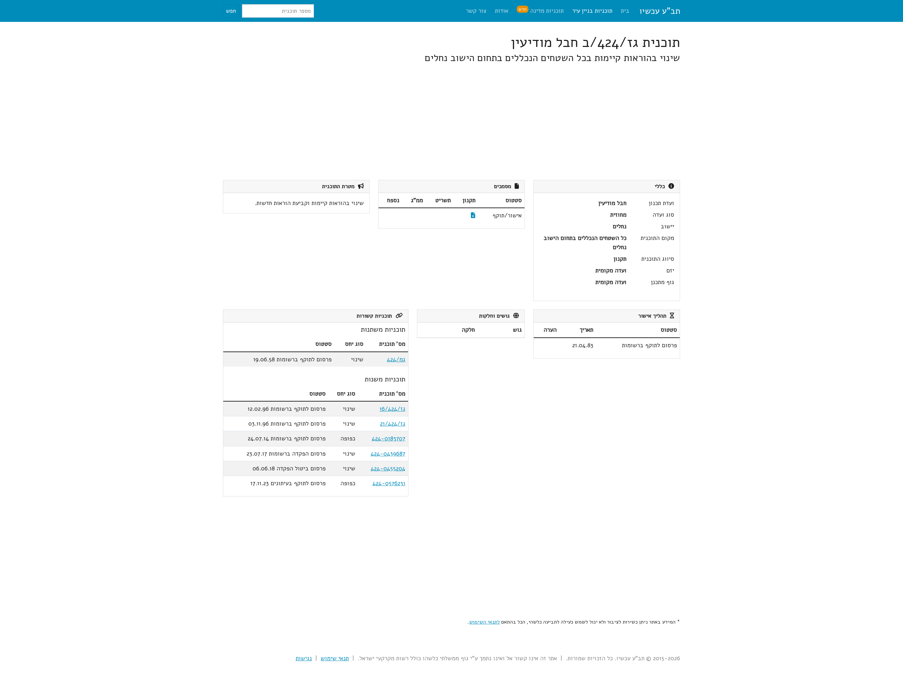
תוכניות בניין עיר (592, 11)
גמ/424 (396, 359)
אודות (501, 11)
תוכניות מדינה (541, 10)
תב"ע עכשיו (659, 11)
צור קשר (476, 11)
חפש (231, 11)
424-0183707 (388, 438)
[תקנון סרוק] (473, 215)
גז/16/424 (392, 409)
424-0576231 (388, 483)
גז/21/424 (392, 424)
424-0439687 (388, 454)
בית (625, 11)
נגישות (304, 658)
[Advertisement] (468, 122)
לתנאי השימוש (484, 621)
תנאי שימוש (335, 658)
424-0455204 (388, 468)
